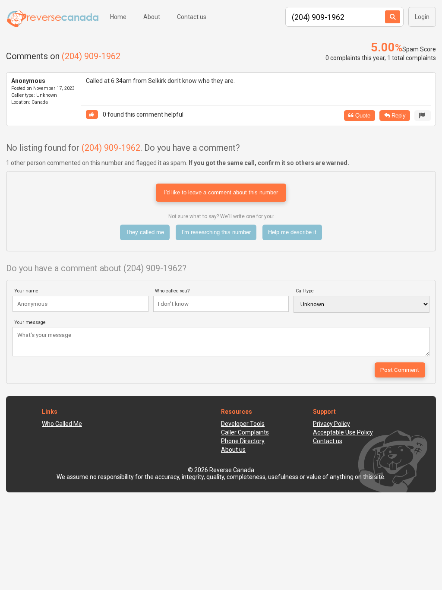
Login (422, 16)
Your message (30, 322)
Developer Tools (243, 423)
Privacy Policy (331, 423)
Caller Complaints (245, 432)
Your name (26, 291)
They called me (145, 232)
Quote (362, 115)
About (151, 16)
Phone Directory (243, 441)
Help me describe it (292, 232)
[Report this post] (422, 115)
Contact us (191, 16)
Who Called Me (62, 423)
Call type (305, 291)
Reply (398, 115)
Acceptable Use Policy (343, 432)
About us (233, 449)
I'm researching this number (216, 232)
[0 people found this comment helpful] (92, 114)
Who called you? (172, 291)
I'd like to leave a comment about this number (221, 192)
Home (118, 16)
